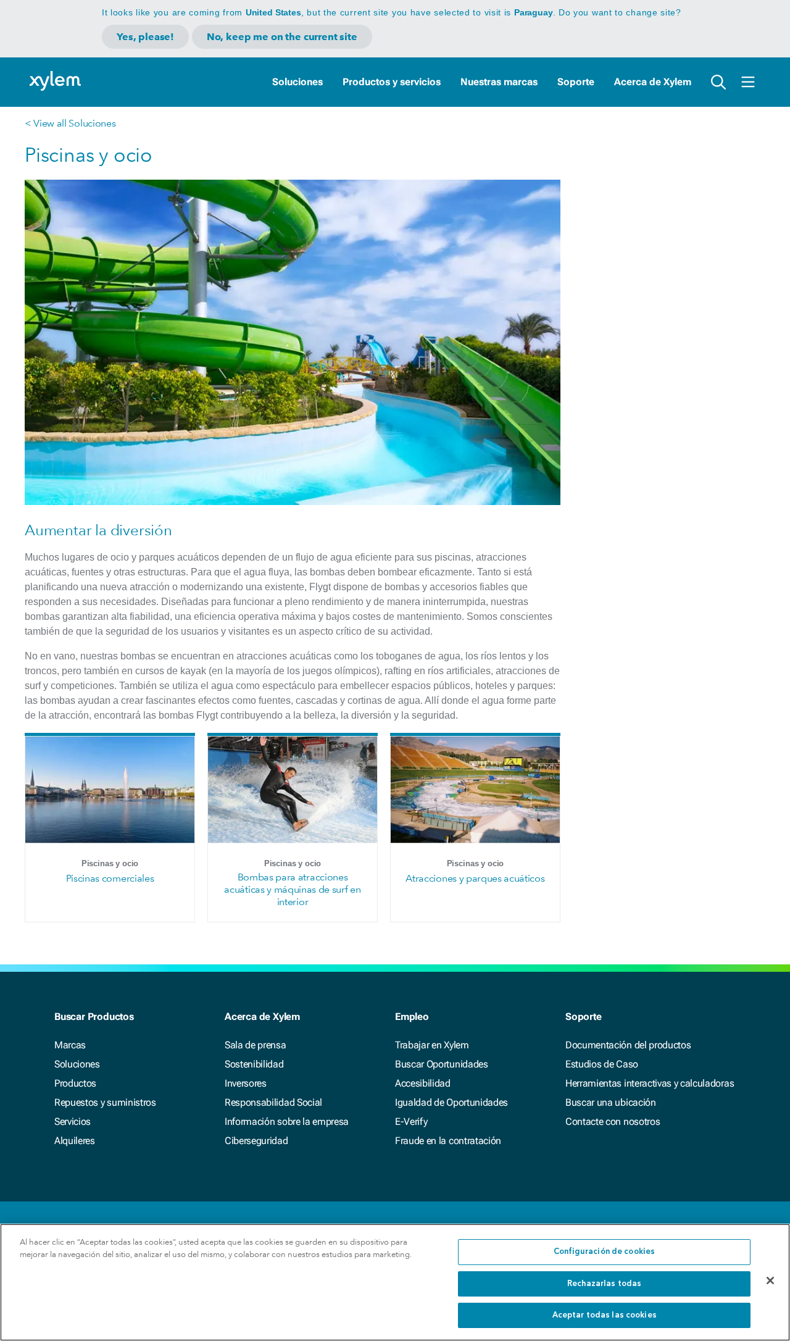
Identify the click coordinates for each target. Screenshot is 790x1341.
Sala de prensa (255, 1045)
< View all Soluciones (70, 123)
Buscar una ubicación (610, 1102)
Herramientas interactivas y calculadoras (649, 1083)
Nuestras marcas (499, 82)
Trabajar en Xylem (432, 1045)
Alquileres (74, 1141)
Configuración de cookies (604, 1252)
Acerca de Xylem (652, 82)
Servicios (72, 1121)
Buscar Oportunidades (441, 1064)
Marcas (70, 1045)
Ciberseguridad (256, 1141)
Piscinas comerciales (110, 878)
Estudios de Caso (601, 1064)
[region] (395, 1282)
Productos (75, 1083)
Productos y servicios (392, 82)
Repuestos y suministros (105, 1102)
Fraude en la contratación (448, 1141)
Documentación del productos (628, 1045)
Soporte (575, 82)
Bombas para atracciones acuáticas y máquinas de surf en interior (292, 889)
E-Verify (411, 1121)
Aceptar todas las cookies (604, 1315)
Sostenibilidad (254, 1064)
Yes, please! (145, 37)
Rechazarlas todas (604, 1284)
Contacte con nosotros (612, 1121)
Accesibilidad (423, 1083)
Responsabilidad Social (273, 1102)
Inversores (246, 1083)
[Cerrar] (770, 1280)
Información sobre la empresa (287, 1121)
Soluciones (297, 82)
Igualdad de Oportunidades (451, 1102)
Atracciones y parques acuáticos (474, 878)
